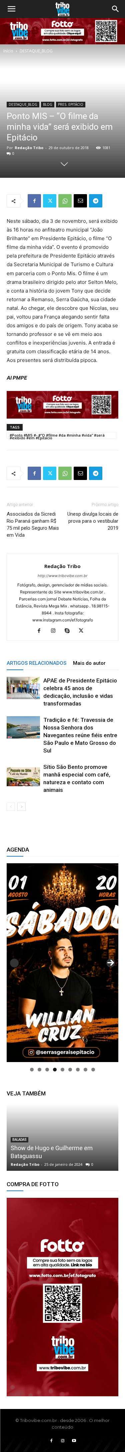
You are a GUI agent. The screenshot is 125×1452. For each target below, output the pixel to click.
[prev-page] (11, 807)
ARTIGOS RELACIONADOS (36, 663)
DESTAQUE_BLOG (36, 51)
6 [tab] (70, 1069)
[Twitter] (49, 200)
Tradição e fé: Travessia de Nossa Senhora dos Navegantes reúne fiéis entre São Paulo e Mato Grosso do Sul (80, 735)
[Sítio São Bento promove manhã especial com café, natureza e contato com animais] (23, 774)
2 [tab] (39, 1069)
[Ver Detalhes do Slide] (62, 1297)
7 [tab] (78, 1069)
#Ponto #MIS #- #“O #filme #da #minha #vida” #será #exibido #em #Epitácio (57, 436)
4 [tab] (55, 1069)
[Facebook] (34, 200)
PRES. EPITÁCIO (70, 104)
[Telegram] (95, 200)
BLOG (47, 104)
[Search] (115, 9)
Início (8, 51)
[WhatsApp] (65, 200)
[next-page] (21, 807)
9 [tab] (93, 1069)
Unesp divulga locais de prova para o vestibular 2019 (92, 521)
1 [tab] (32, 1069)
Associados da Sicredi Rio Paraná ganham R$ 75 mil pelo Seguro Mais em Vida (33, 524)
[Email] (80, 200)
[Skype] (69, 631)
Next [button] (110, 963)
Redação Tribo (29, 147)
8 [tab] (85, 1069)
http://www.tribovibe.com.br (62, 575)
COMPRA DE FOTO (26, 1123)
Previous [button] (14, 963)
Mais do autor (89, 663)
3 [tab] (47, 1069)
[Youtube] (74, 1441)
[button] (11, 9)
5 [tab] (62, 1069)
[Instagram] (55, 631)
